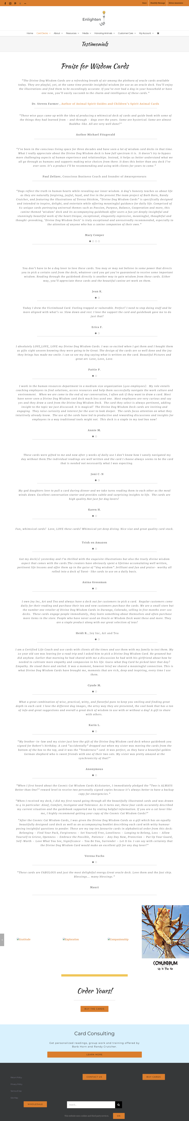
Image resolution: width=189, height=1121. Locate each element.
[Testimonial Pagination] (90, 241)
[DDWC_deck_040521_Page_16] (118, 939)
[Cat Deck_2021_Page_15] (71, 939)
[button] (2, 940)
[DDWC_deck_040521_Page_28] (23, 939)
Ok (119, 1116)
